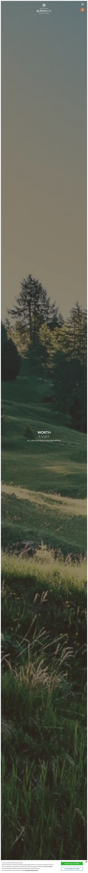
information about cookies (31, 870)
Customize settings (71, 869)
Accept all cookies (72, 863)
